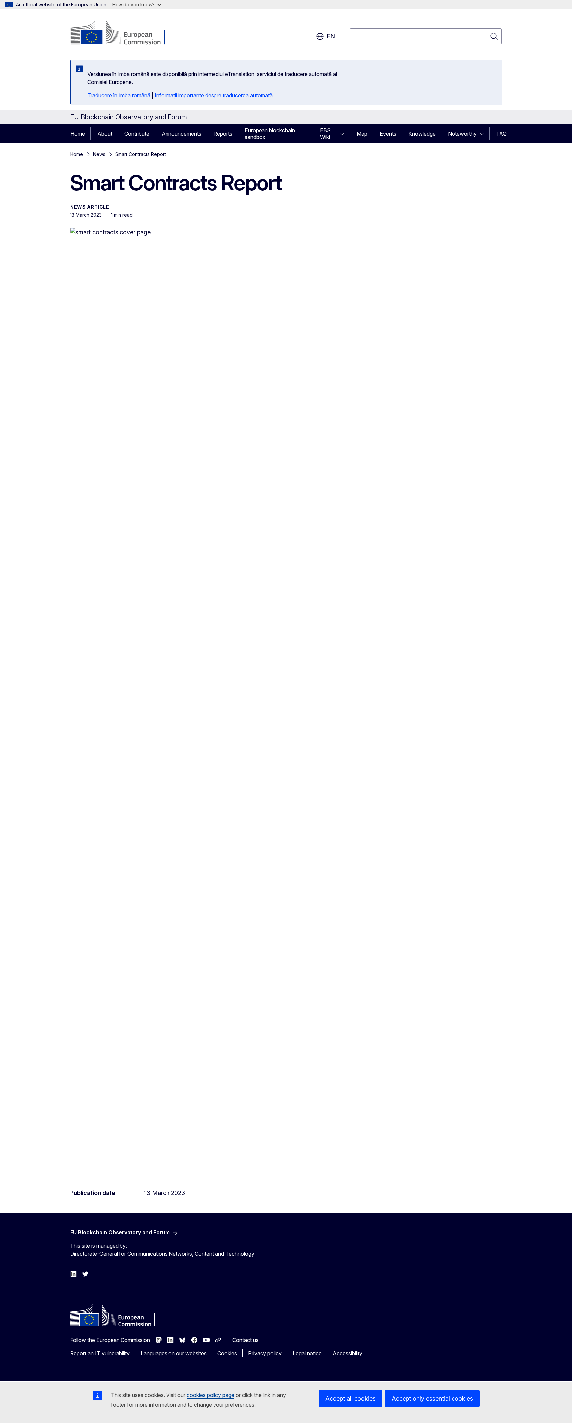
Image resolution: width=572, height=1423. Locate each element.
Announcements (181, 133)
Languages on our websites (174, 1353)
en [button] (331, 36)
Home (78, 133)
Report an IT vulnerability (100, 1353)
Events (388, 133)
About (104, 133)
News (99, 154)
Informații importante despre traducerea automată (214, 95)
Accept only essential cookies (432, 1398)
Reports (223, 133)
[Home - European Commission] (123, 33)
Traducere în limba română (118, 95)
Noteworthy (462, 133)
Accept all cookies (350, 1398)
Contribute (136, 133)
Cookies (227, 1353)
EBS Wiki (325, 133)
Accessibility (347, 1353)
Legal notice (307, 1353)
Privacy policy (265, 1353)
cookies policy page (210, 1395)
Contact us (245, 1340)
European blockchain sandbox (270, 133)
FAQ (501, 133)
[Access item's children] (344, 133)
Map (362, 133)
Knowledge (422, 133)
